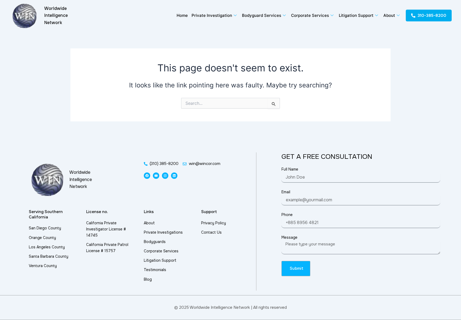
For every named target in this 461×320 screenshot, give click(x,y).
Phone (287, 214)
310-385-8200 (432, 15)
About (389, 15)
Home (182, 15)
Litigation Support (356, 15)
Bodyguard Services (261, 15)
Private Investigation (212, 15)
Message (289, 237)
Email (285, 192)
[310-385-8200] (413, 15)
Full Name (289, 169)
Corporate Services (310, 15)
